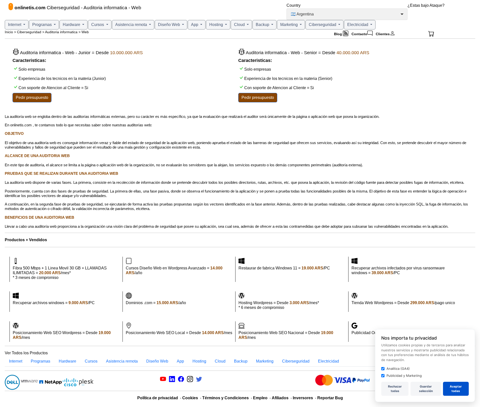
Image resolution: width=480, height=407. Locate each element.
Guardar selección (426, 389)
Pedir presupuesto (32, 97)
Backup (263, 24)
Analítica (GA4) (398, 369)
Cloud (240, 24)
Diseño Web (169, 24)
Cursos (98, 24)
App (195, 24)
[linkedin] (172, 380)
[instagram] (190, 380)
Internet (15, 24)
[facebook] (181, 380)
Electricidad (358, 24)
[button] (440, 33)
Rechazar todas (395, 389)
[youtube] (163, 380)
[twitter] (199, 380)
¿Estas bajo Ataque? (426, 5)
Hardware (72, 24)
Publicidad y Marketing (404, 376)
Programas (42, 24)
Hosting (216, 24)
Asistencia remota (131, 24)
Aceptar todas (456, 389)
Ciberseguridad (323, 24)
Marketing (289, 24)
